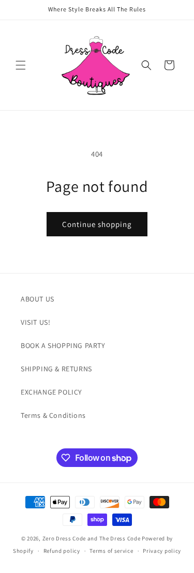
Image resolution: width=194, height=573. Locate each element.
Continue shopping (97, 224)
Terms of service (111, 550)
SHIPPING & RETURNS (56, 368)
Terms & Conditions (53, 415)
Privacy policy (162, 550)
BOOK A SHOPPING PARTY (63, 345)
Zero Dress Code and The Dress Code (91, 538)
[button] (20, 65)
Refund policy (61, 550)
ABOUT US (37, 299)
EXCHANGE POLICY (51, 392)
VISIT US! (35, 322)
